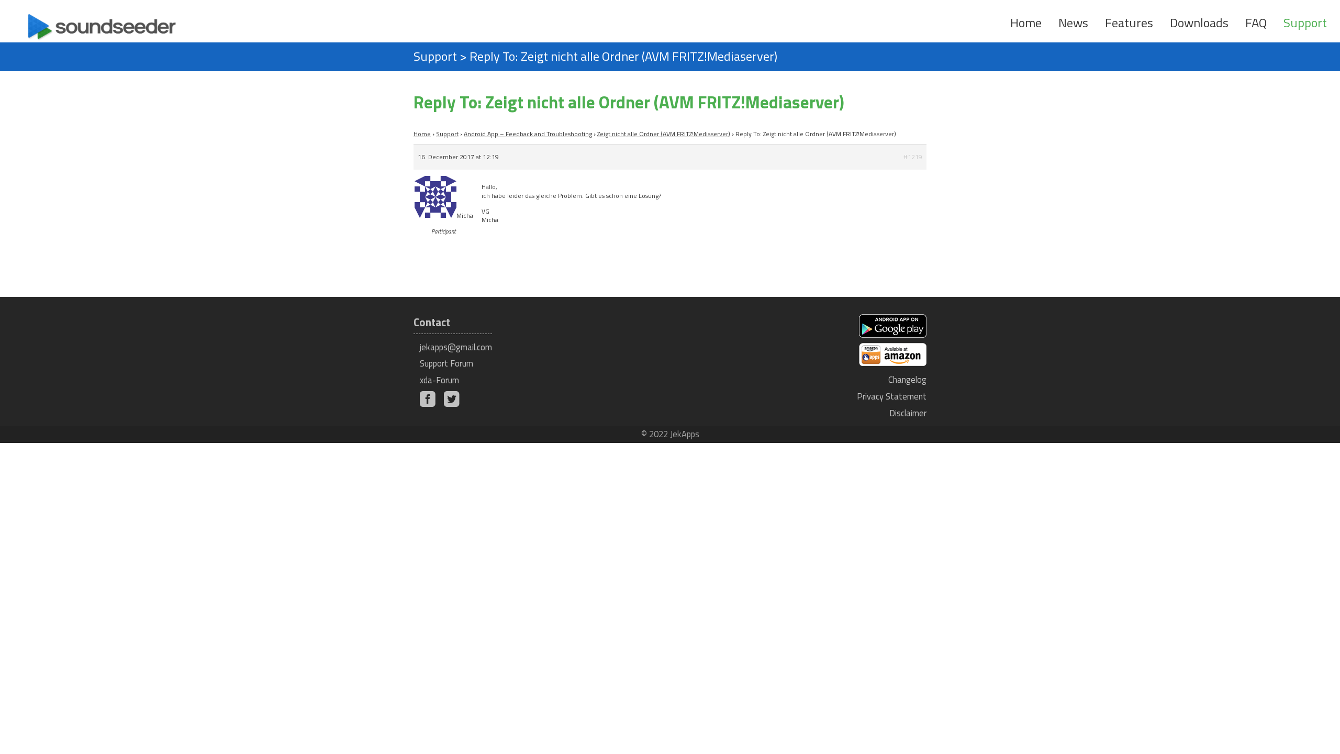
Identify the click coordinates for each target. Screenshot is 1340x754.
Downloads (1199, 22)
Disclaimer (907, 412)
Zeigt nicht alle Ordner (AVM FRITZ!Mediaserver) (663, 134)
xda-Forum (439, 379)
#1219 (912, 157)
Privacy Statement (891, 396)
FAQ (1256, 22)
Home (1026, 22)
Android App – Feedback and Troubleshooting (528, 134)
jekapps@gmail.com (456, 346)
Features (1129, 22)
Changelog (907, 379)
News (1073, 22)
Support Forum (446, 363)
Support (1305, 22)
